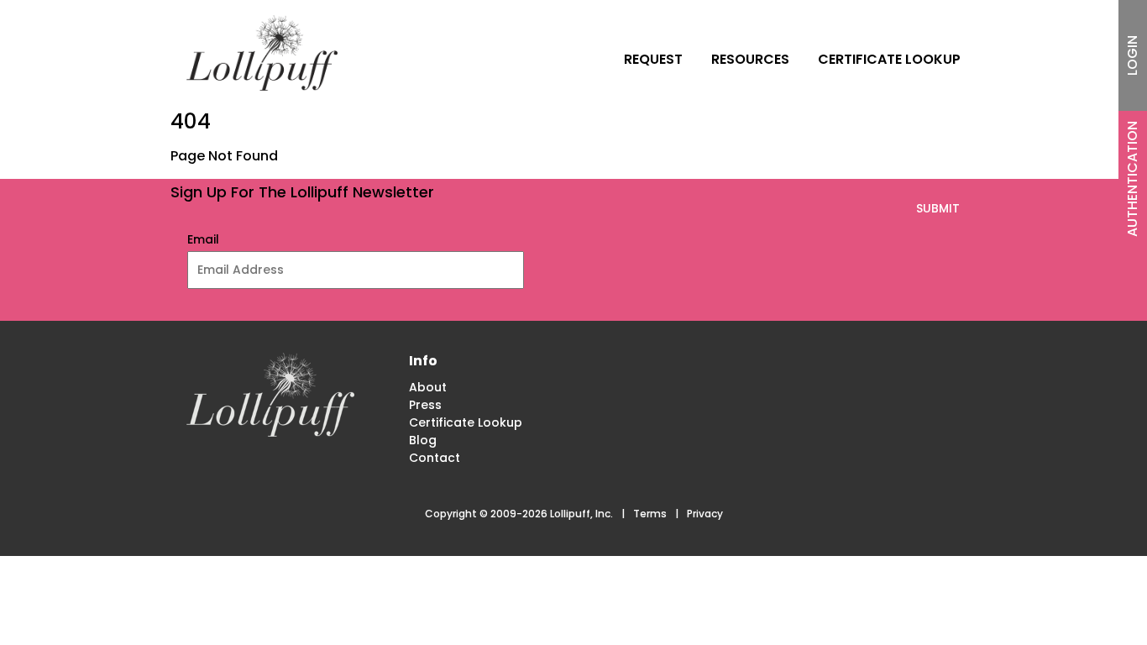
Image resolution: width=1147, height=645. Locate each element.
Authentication (1132, 179)
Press (425, 404)
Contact (434, 457)
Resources (750, 59)
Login (1132, 55)
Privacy (705, 513)
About (428, 387)
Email (203, 239)
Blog (423, 440)
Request (653, 59)
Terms (650, 513)
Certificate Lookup (889, 59)
